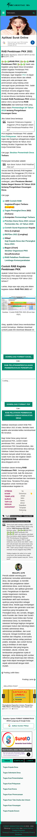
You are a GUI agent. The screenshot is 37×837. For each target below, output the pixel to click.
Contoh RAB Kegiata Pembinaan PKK (13, 268)
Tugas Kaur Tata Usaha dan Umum (16, 800)
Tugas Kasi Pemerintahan (13, 778)
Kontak (26, 832)
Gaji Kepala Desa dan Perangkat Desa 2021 (20, 242)
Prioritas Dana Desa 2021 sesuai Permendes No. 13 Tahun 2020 (20, 222)
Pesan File (19, 832)
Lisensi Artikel (15, 828)
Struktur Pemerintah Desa (22, 152)
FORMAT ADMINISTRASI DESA (13, 826)
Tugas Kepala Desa (10, 767)
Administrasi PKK (16, 516)
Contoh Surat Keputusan (16, 228)
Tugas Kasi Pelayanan (11, 784)
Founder (11, 832)
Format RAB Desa (9, 519)
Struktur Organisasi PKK (16, 251)
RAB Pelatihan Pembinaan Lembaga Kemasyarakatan (17, 258)
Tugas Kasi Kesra (10, 789)
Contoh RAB (16, 201)
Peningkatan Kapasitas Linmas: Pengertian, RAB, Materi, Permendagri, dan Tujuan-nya (17, 706)
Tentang (5, 832)
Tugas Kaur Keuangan (12, 805)
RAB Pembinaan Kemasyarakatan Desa (16, 521)
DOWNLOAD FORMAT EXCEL (18, 357)
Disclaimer (18, 834)
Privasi (31, 832)
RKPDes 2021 (11, 234)
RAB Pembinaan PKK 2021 (16, 51)
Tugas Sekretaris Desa (12, 773)
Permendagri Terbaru (25, 217)
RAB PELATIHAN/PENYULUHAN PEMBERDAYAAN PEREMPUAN (18, 366)
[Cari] (33, 12)
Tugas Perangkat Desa (15, 210)
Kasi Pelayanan (8, 136)
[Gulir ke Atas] (34, 833)
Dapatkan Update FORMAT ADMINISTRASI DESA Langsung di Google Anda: (18, 720)
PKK (24, 75)
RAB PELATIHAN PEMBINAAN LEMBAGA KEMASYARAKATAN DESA (18, 415)
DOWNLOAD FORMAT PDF (18, 404)
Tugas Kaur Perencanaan (13, 794)
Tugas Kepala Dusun (11, 811)
